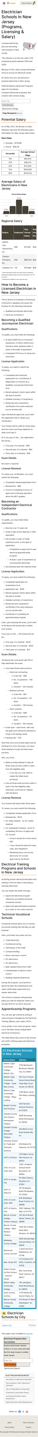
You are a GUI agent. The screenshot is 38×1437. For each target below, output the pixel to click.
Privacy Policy (9, 1427)
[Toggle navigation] (4, 3)
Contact (28, 1427)
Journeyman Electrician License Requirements (16, 1397)
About (9, 1422)
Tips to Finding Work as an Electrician (18, 1389)
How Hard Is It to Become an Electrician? (19, 1379)
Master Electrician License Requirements (19, 1402)
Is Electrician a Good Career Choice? (17, 1392)
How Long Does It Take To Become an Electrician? (18, 1384)
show (19, 113)
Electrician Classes (19, 1432)
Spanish (29, 1333)
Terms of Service (28, 1422)
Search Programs (26, 3)
